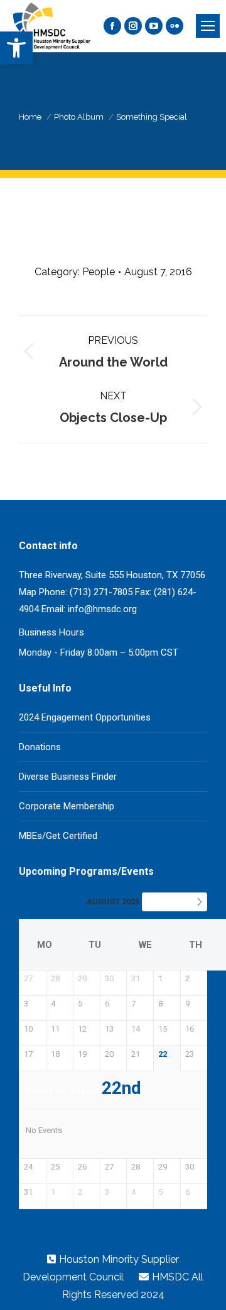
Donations (40, 747)
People (98, 272)
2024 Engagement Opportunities (85, 717)
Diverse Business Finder (68, 776)
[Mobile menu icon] (208, 26)
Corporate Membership (66, 806)
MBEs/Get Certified (58, 835)
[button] (16, 47)
